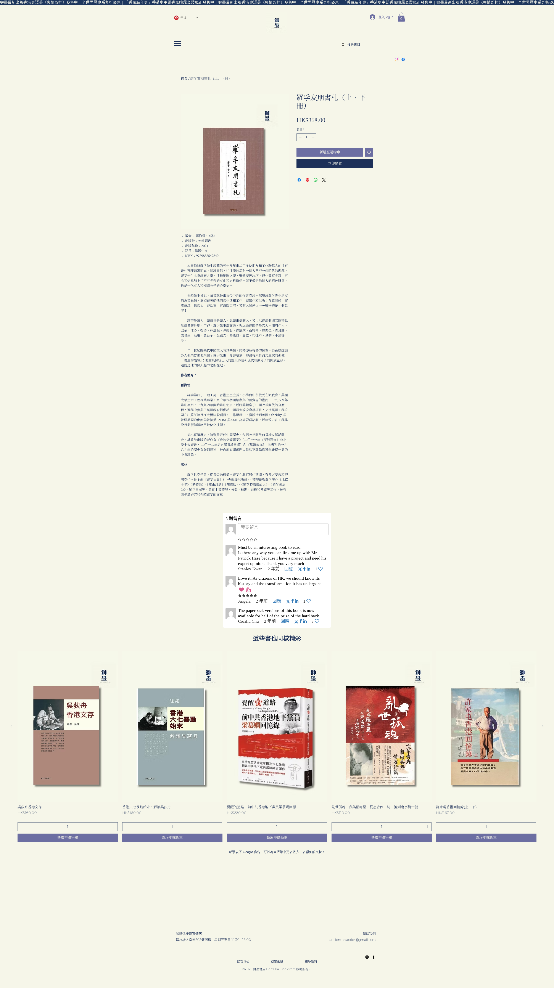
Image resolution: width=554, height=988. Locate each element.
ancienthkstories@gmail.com (352, 940)
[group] (277, 746)
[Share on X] (324, 180)
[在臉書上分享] (299, 180)
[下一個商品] (542, 726)
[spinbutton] (306, 137)
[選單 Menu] (177, 43)
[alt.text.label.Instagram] (397, 59)
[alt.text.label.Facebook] (403, 59)
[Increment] (313, 137)
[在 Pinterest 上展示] (307, 180)
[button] (401, 17)
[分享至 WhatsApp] (315, 180)
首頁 (184, 78)
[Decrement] (299, 137)
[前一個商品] (11, 726)
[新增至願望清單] (369, 152)
